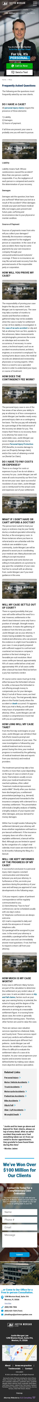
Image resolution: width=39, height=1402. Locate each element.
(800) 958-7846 (11, 1307)
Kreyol (33, 9)
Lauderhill (33, 1381)
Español (25, 9)
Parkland (33, 1385)
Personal (11, 1077)
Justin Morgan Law (13, 3)
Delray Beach (32, 1380)
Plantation (15, 1387)
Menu (35, 3)
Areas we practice (23, 1365)
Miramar (14, 1383)
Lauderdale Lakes (24, 1381)
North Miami (32, 1383)
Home (4, 80)
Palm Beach (26, 1385)
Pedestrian (14, 1096)
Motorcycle (14, 1091)
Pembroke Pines (7, 1387)
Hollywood (15, 1381)
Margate (4, 1383)
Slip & (8, 1105)
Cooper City (20, 1380)
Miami (10, 1383)
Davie (25, 1380)
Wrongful (11, 1114)
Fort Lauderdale (7, 1381)
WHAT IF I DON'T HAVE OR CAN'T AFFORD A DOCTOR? (18, 521)
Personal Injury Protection (21, 444)
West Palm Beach (19, 1388)
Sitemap (19, 1393)
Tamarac (11, 1388)
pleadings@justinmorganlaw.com (18, 1315)
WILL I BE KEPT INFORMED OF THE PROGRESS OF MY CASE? (18, 862)
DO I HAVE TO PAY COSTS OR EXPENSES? (17, 463)
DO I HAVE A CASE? (14, 104)
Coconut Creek (11, 1380)
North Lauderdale (23, 1383)
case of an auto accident (16, 328)
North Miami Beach (8, 1385)
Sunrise (34, 1387)
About (8, 1365)
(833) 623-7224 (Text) (13, 1311)
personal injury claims (14, 108)
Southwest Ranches (25, 1387)
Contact (28, 1368)
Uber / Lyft (13, 1110)
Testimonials (14, 1368)
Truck (12, 1087)
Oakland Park (19, 1385)
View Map (8, 1303)
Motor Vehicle (15, 1082)
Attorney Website (10, 1398)
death (14, 703)
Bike (11, 1101)
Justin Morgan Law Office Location (19, 1353)
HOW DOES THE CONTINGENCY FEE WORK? (18, 378)
